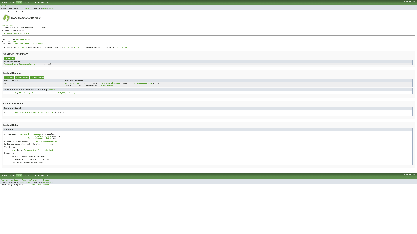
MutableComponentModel (142, 83)
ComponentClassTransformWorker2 (17, 33)
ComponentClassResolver (30, 64)
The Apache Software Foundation (38, 185)
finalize (23, 93)
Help (48, 2)
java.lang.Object (8, 25)
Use (24, 2)
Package (12, 2)
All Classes (45, 6)
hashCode (42, 93)
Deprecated (36, 2)
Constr (21, 8)
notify (51, 93)
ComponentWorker (24, 39)
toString (71, 93)
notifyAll (60, 93)
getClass (33, 93)
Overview (4, 2)
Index (43, 2)
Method (27, 8)
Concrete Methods (37, 78)
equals (14, 93)
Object (14, 41)
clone (6, 93)
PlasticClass (81, 83)
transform (69, 83)
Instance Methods (21, 78)
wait (79, 93)
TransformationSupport (111, 83)
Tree (29, 2)
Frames (24, 6)
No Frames (33, 6)
